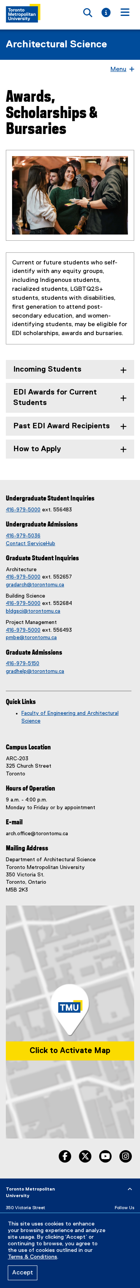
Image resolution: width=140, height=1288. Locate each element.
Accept (22, 1273)
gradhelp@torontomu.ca (35, 671)
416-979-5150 (22, 663)
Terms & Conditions (32, 1257)
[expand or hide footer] (130, 1189)
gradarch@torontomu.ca (35, 585)
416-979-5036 (23, 536)
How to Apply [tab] (37, 449)
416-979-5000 (23, 510)
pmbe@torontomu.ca (31, 637)
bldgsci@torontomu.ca (33, 611)
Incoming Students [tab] (47, 369)
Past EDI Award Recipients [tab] (61, 426)
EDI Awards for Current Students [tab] (55, 398)
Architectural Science (56, 45)
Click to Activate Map (70, 1051)
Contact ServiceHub (30, 543)
